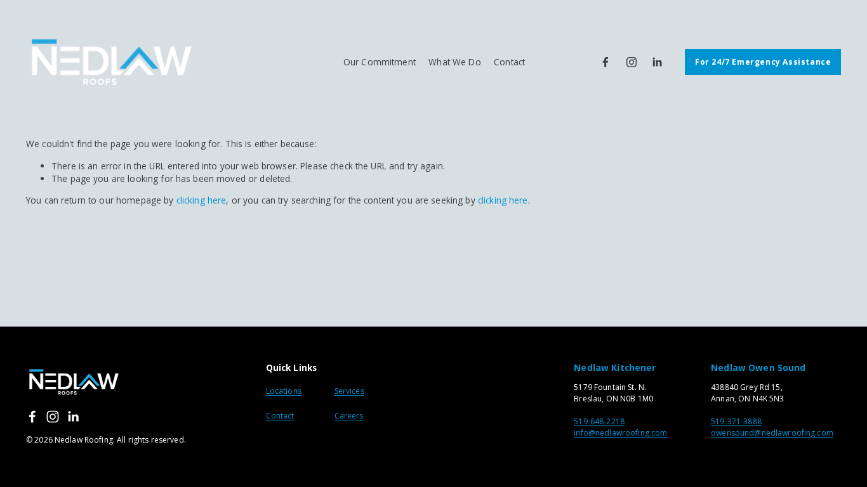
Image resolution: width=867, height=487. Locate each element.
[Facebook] (605, 62)
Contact (280, 415)
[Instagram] (631, 62)
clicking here (201, 200)
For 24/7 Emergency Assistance (763, 61)
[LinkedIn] (657, 62)
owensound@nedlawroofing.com (772, 432)
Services (349, 391)
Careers (349, 415)
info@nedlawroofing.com (620, 432)
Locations (283, 391)
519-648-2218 (599, 421)
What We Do (454, 62)
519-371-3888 (736, 421)
